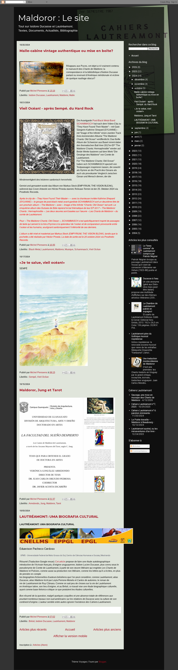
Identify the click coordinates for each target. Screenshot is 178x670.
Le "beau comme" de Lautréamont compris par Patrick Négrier (150, 251)
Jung (42, 503)
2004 (135, 233)
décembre (140, 79)
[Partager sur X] (68, 91)
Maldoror (64, 95)
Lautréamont (52, 95)
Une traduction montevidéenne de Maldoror (150, 361)
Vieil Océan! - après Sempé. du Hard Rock (56, 108)
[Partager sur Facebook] (71, 91)
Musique (69, 249)
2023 (135, 151)
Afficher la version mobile (70, 636)
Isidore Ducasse (37, 95)
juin (136, 132)
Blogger (102, 661)
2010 (135, 207)
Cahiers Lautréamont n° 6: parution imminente (143, 411)
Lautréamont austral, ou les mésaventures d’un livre (144, 430)
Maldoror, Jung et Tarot (40, 390)
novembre (140, 84)
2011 (135, 203)
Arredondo (34, 503)
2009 (135, 211)
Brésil (32, 621)
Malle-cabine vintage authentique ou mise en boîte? (66, 51)
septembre (140, 128)
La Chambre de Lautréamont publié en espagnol (150, 307)
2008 (135, 216)
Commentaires (139, 451)
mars (137, 141)
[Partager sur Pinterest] (74, 91)
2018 (135, 172)
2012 (135, 198)
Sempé (32, 377)
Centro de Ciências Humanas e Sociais (83, 555)
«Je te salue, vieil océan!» (42, 263)
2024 (135, 75)
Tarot (58, 503)
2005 (135, 229)
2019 (135, 168)
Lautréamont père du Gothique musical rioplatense (141, 336)
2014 (135, 189)
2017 (135, 177)
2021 (135, 159)
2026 (135, 67)
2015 (135, 185)
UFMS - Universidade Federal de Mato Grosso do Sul (42, 555)
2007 (135, 220)
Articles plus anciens (107, 629)
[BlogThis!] (66, 91)
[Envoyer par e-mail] (63, 91)
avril (137, 136)
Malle (72, 95)
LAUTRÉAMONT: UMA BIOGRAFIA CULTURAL (58, 517)
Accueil (70, 629)
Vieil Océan (95, 249)
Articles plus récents (33, 629)
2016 (135, 181)
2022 (135, 155)
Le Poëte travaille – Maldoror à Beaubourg (142, 421)
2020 (135, 163)
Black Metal (34, 249)
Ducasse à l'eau (150, 278)
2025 (135, 71)
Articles (136, 446)
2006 (135, 224)
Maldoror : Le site (53, 18)
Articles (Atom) (40, 645)
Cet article (60, 561)
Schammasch (81, 249)
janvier (138, 145)
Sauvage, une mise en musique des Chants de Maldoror (142, 398)
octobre (139, 88)
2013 (135, 194)
